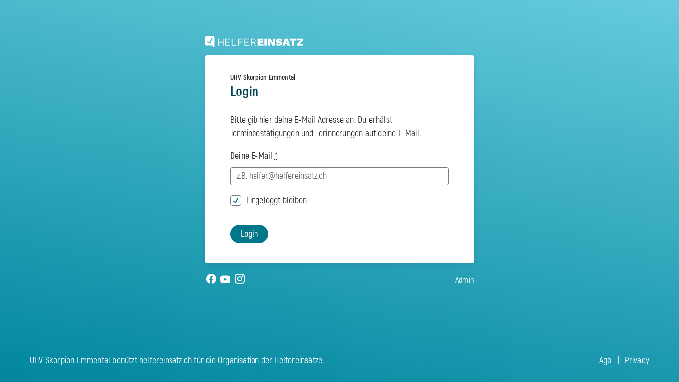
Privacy (637, 360)
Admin (464, 280)
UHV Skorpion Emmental (262, 77)
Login (249, 234)
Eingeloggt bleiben (276, 200)
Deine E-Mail (253, 156)
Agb (605, 360)
